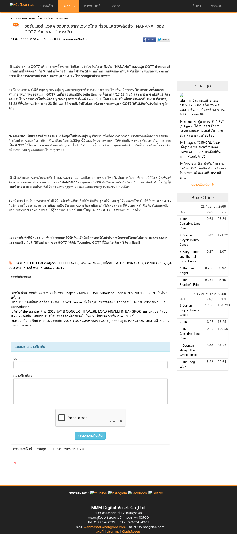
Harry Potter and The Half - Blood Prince (189, 256)
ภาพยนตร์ (92, 6)
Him (185, 322)
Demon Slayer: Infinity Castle (189, 240)
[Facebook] (137, 493)
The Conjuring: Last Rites (190, 223)
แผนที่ (100, 531)
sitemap (113, 531)
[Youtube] (98, 493)
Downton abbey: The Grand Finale (188, 350)
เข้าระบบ (216, 6)
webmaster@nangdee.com (105, 527)
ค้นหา (196, 6)
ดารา (116, 6)
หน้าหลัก (46, 6)
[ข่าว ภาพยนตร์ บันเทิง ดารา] (22, 3)
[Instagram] (117, 493)
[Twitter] (155, 493)
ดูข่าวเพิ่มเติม (201, 184)
